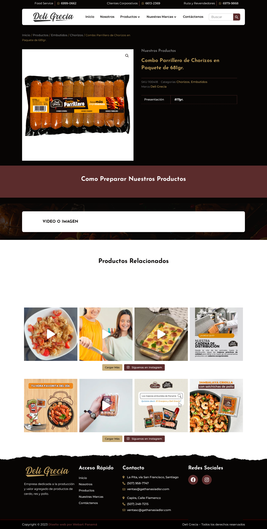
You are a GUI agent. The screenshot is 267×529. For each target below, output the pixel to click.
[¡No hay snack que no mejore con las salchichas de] (106, 405)
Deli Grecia (159, 86)
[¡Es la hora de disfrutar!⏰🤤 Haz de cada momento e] (50, 405)
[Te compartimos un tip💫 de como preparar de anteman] (161, 334)
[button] (127, 55)
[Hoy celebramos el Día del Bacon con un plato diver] (50, 334)
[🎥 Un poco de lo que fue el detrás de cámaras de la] (106, 334)
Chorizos (76, 35)
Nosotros (107, 17)
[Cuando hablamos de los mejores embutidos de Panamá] (161, 405)
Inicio (89, 17)
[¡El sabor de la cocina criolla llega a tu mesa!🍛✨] (216, 405)
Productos (128, 17)
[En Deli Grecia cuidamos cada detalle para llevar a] (216, 334)
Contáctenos (193, 17)
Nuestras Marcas (160, 17)
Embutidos (59, 35)
